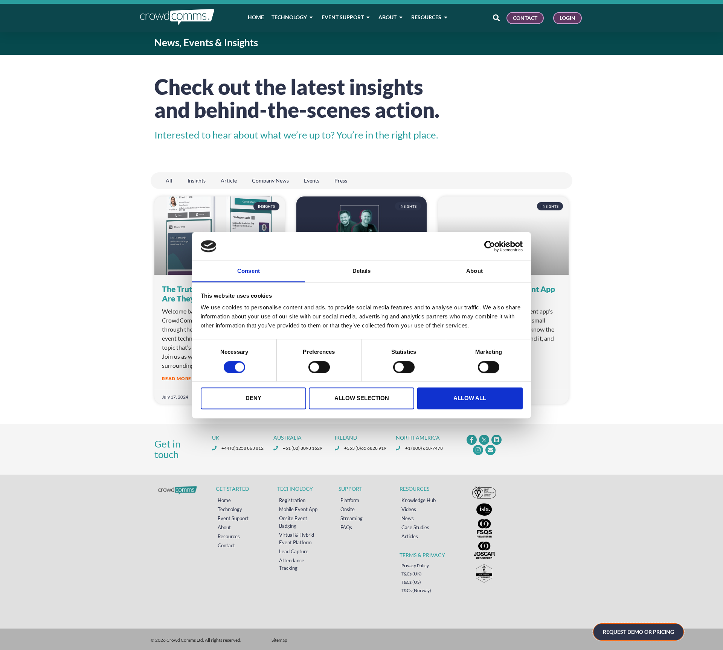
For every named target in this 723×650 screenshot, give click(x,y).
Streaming (351, 518)
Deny (253, 398)
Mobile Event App (298, 509)
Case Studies (415, 527)
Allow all (469, 398)
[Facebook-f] (472, 440)
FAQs (346, 527)
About (224, 527)
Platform (349, 500)
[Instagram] (478, 450)
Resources (229, 536)
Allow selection (361, 398)
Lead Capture (293, 551)
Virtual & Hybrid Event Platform (296, 538)
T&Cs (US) (411, 582)
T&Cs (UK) (411, 574)
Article (229, 180)
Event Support (233, 518)
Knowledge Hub (418, 500)
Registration (292, 500)
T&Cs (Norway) (416, 590)
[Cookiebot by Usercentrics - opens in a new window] (490, 246)
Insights (197, 180)
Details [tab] (361, 271)
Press (340, 180)
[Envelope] (490, 450)
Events (311, 180)
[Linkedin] (496, 440)
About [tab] (474, 271)
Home (224, 500)
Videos (408, 509)
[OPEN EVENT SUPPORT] (368, 17)
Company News (270, 180)
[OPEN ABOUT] (401, 17)
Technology (230, 509)
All (169, 180)
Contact (226, 545)
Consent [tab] (248, 271)
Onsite (347, 509)
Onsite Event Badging (293, 522)
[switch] (319, 367)
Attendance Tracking (291, 564)
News (407, 518)
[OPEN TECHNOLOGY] (311, 17)
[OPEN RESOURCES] (445, 17)
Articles (409, 536)
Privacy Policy (415, 565)
